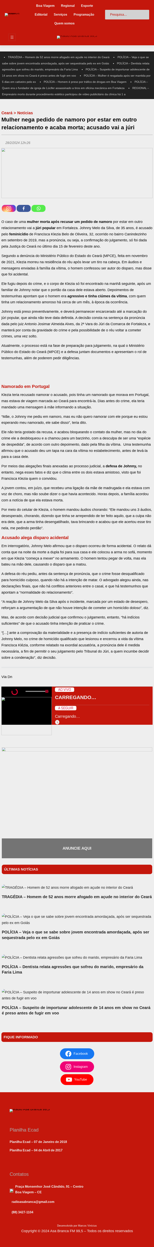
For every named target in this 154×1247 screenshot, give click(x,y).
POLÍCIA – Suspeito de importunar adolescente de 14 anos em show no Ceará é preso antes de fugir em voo (76, 1010)
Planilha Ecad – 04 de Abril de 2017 (36, 1150)
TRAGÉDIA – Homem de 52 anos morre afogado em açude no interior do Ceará (58, 57)
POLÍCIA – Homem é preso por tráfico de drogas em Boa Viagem (85, 81)
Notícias (25, 113)
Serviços (60, 14)
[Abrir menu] (12, 37)
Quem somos (64, 23)
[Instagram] (9, 208)
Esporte (87, 5)
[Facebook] (24, 208)
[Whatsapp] (38, 208)
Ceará (6, 113)
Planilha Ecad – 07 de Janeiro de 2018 (38, 1142)
